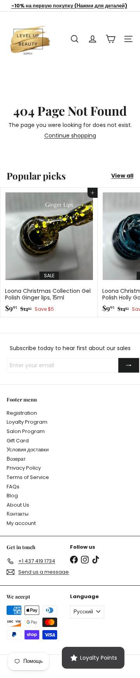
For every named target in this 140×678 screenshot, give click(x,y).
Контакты (17, 514)
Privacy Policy (24, 468)
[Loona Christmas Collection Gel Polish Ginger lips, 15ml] (49, 252)
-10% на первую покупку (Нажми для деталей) (69, 5)
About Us (18, 505)
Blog (12, 495)
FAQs (13, 486)
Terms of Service (28, 477)
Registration (22, 413)
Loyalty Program (27, 422)
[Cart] (110, 39)
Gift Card (18, 440)
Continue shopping (70, 135)
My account (21, 523)
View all (122, 176)
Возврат (16, 459)
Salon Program (26, 431)
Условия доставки (28, 449)
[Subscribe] (128, 365)
